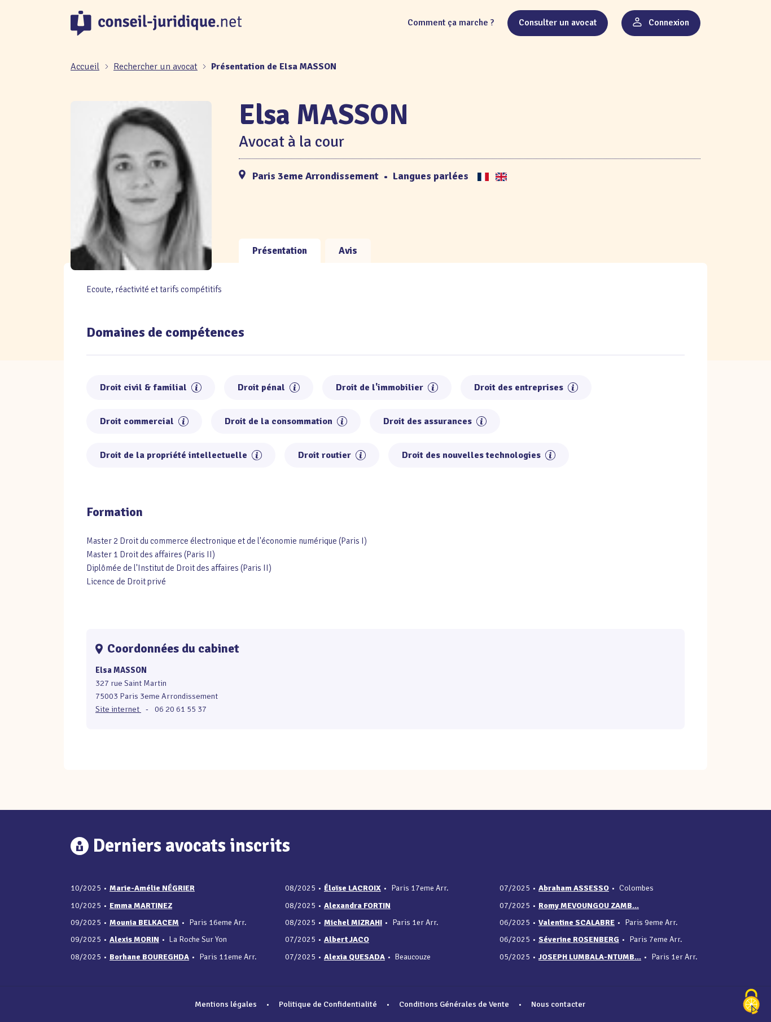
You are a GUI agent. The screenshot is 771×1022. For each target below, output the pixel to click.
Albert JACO (346, 939)
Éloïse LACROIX (352, 888)
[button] (196, 387)
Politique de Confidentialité (328, 1004)
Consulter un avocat (558, 22)
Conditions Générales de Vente (454, 1004)
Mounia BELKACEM (144, 922)
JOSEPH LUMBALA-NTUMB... (589, 957)
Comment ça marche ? (451, 22)
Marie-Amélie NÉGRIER (152, 888)
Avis (348, 251)
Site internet (118, 709)
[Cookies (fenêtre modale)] (751, 1002)
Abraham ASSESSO (573, 888)
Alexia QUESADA (354, 957)
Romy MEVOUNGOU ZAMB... (588, 905)
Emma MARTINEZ (140, 905)
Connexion (667, 22)
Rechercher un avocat (155, 66)
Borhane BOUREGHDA (149, 957)
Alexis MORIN (134, 939)
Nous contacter (558, 1004)
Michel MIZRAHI (353, 922)
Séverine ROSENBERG (578, 939)
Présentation (279, 251)
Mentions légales (226, 1004)
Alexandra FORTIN (357, 905)
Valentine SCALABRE (576, 922)
